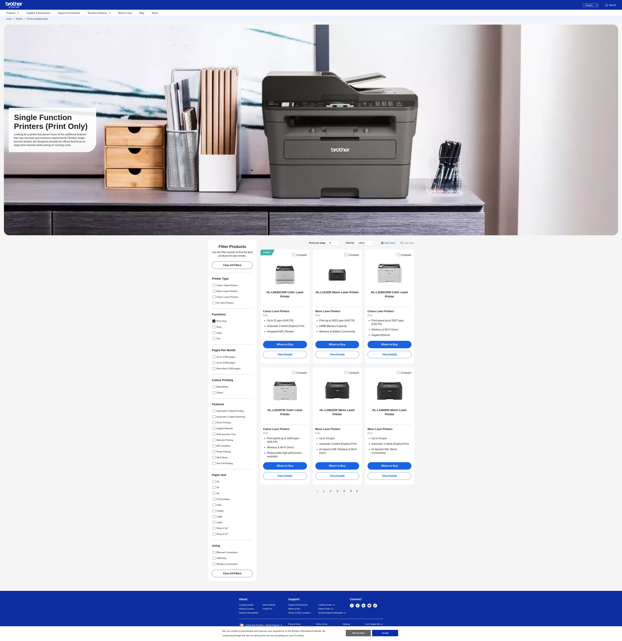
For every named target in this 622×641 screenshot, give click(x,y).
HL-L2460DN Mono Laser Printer (389, 412)
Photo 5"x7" (222, 534)
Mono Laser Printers (226, 291)
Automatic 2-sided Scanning (230, 416)
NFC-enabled (223, 446)
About (155, 13)
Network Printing (224, 440)
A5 (217, 493)
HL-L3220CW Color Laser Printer (284, 412)
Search (612, 5)
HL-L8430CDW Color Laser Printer (285, 294)
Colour (219, 392)
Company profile (246, 605)
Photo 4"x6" (222, 528)
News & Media (269, 605)
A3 (217, 481)
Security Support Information (330, 613)
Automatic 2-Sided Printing (230, 411)
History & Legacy (246, 609)
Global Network (272, 625)
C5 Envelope (223, 499)
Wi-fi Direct (222, 457)
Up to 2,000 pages (225, 357)
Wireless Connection (226, 564)
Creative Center (325, 605)
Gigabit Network (224, 428)
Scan (219, 327)
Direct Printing (223, 422)
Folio (218, 505)
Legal (219, 516)
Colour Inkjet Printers (227, 285)
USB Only (221, 558)
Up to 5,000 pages (225, 362)
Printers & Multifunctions (37, 19)
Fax (218, 338)
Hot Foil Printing (224, 463)
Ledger (220, 510)
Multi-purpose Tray (226, 434)
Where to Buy (285, 344)
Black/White (222, 386)
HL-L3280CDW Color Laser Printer (389, 294)
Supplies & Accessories (38, 13)
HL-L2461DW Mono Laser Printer (337, 412)
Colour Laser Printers (227, 297)
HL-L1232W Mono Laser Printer (337, 292)
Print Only (221, 321)
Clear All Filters (232, 265)
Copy (219, 332)
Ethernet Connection (226, 552)
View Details (284, 354)
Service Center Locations (299, 613)
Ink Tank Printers (225, 302)
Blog (142, 13)
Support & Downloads (69, 13)
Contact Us (267, 609)
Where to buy (125, 13)
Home (9, 19)
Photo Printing (223, 451)
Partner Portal (324, 609)
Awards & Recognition (249, 613)
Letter (219, 522)
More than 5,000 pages (228, 368)
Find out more (358, 633)
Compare (301, 255)
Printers (19, 19)
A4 (217, 487)
